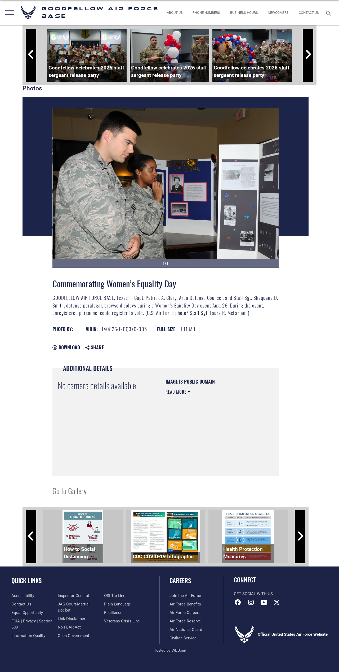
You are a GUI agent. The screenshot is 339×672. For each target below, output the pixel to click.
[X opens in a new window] (277, 602)
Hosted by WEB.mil (170, 650)
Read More (177, 392)
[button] (8, 12)
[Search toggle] (329, 12)
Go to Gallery (69, 490)
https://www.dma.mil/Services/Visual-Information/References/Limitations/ (198, 444)
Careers (180, 580)
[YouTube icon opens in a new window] (264, 602)
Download (68, 347)
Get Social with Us (253, 593)
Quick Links (26, 580)
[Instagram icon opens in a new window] (251, 602)
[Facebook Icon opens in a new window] (238, 602)
